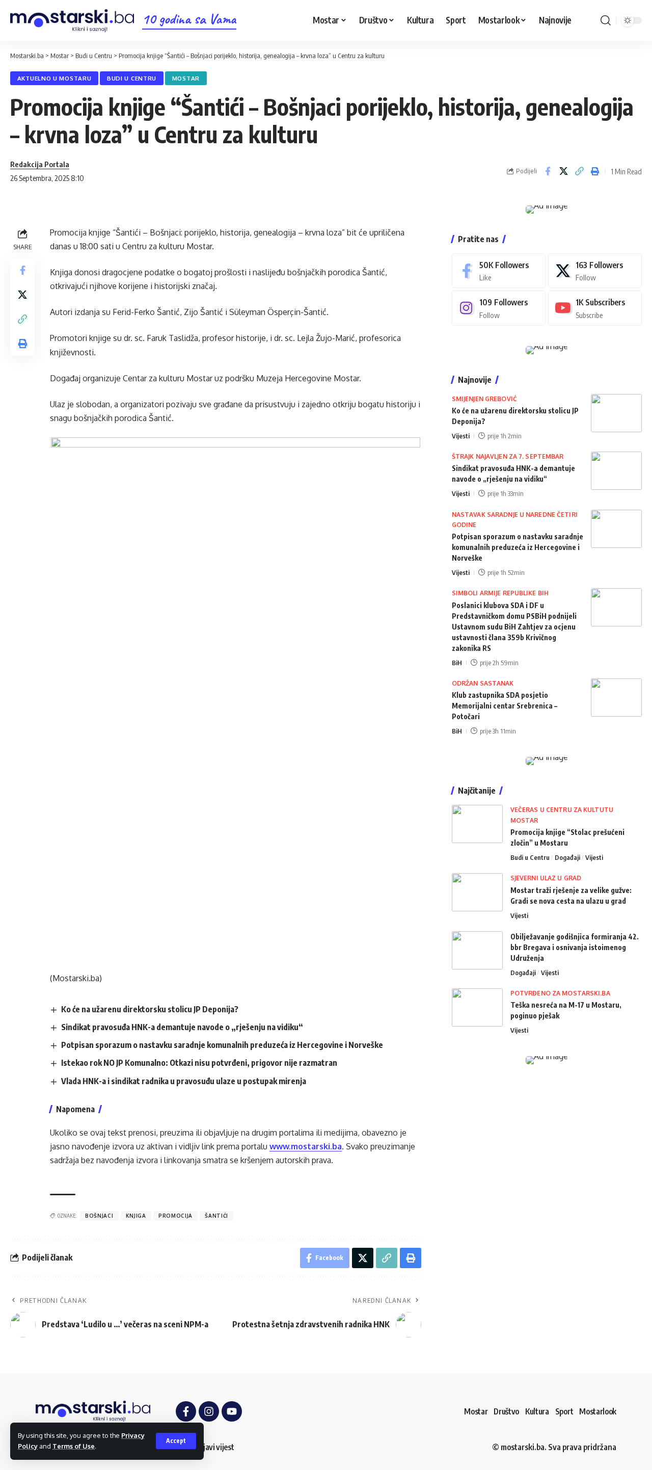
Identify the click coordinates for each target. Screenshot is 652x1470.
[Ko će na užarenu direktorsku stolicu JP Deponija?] (616, 413)
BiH (457, 663)
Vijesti (461, 436)
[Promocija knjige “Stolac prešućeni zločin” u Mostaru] (477, 824)
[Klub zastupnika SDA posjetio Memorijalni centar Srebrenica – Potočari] (616, 697)
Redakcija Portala (39, 164)
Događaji (567, 857)
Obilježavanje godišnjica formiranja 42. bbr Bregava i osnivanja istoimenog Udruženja (574, 947)
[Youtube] (595, 308)
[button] (176, 1441)
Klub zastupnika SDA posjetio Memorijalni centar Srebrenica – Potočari (504, 706)
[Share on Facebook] (547, 171)
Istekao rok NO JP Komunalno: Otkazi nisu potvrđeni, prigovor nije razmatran (199, 1063)
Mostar (186, 78)
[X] (595, 270)
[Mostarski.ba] (72, 20)
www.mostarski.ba (305, 1146)
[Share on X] (563, 171)
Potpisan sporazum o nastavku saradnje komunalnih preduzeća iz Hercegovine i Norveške (222, 1045)
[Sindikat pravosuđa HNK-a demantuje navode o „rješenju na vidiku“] (616, 471)
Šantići (216, 1216)
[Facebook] (499, 270)
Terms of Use (73, 1446)
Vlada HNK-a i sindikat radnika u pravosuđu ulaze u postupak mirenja (183, 1081)
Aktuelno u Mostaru (54, 78)
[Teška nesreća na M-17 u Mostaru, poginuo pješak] (477, 1007)
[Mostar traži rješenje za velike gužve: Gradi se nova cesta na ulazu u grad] (477, 892)
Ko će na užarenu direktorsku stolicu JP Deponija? (149, 1009)
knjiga (136, 1216)
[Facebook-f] (186, 1411)
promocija (175, 1216)
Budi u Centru (131, 78)
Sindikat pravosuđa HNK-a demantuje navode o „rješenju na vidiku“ (182, 1027)
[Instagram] (499, 308)
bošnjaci (99, 1216)
